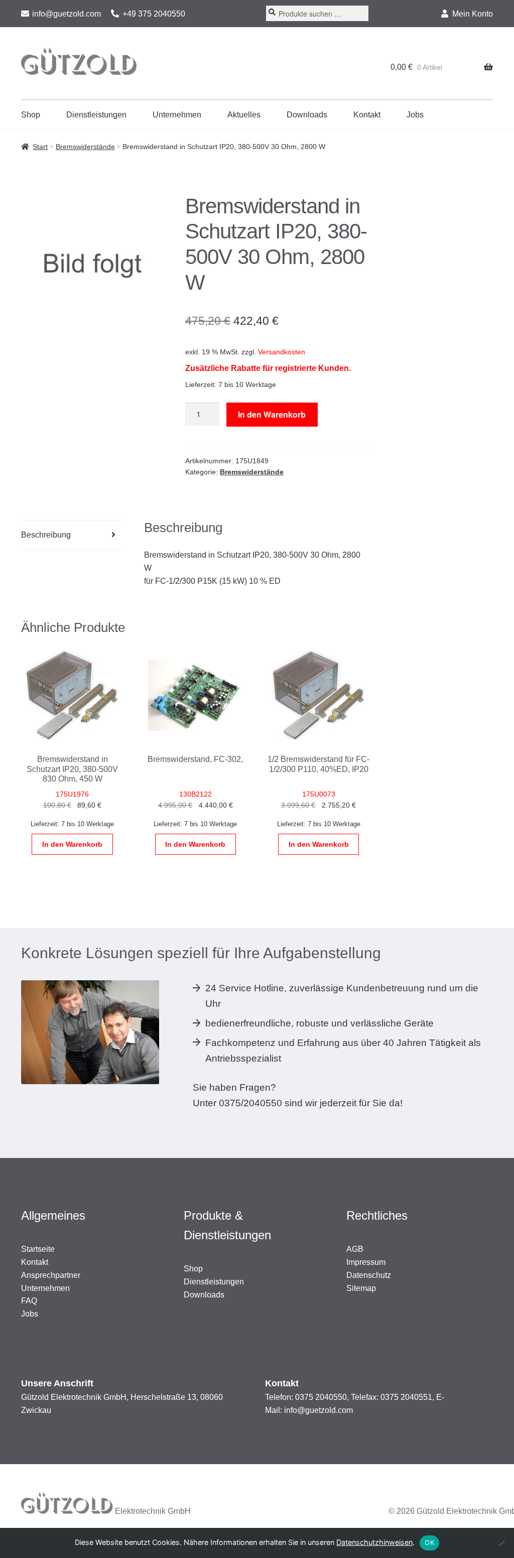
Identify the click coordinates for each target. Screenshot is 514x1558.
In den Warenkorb (272, 414)
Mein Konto (472, 14)
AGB (354, 1249)
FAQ (29, 1300)
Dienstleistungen (96, 114)
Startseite (38, 1249)
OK (429, 1542)
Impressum (366, 1262)
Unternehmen (177, 114)
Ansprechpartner (50, 1275)
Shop (30, 114)
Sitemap (361, 1288)
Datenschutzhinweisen (374, 1542)
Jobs (415, 114)
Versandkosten (281, 352)
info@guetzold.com (66, 14)
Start (40, 147)
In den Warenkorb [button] (72, 844)
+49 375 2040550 (153, 14)
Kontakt (366, 114)
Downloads (307, 114)
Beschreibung (46, 535)
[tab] (72, 535)
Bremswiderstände (85, 147)
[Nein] (501, 1543)
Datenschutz (368, 1275)
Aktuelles (244, 114)
